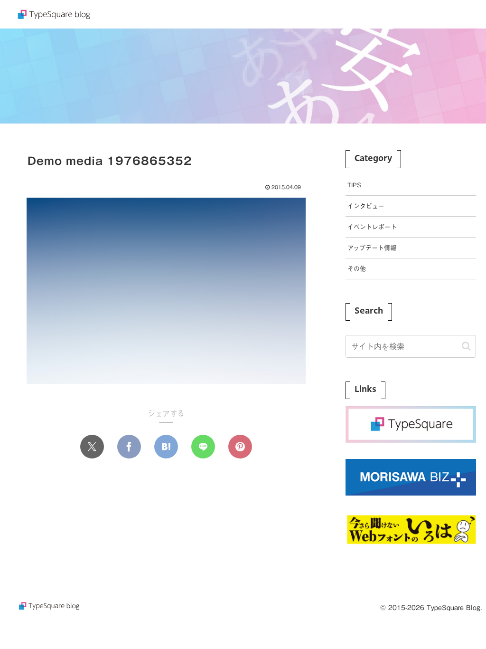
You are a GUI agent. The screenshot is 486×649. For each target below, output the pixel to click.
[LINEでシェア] (203, 446)
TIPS (354, 185)
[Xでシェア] (92, 446)
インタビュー (365, 206)
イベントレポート (372, 227)
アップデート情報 (371, 248)
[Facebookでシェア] (129, 446)
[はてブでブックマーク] (166, 446)
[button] (466, 346)
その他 (356, 269)
